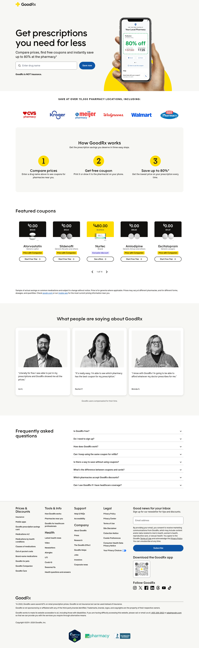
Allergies (48, 552)
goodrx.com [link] (48, 293)
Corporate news (81, 564)
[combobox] (46, 65)
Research (78, 540)
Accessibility (79, 518)
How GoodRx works (53, 513)
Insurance (20, 517)
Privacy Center (109, 518)
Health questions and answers (58, 572)
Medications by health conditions (25, 540)
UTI (46, 557)
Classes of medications (26, 546)
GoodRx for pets (22, 561)
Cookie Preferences (112, 538)
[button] (87, 65)
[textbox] (158, 520)
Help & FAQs (79, 513)
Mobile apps (21, 522)
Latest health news (53, 538)
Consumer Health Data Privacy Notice (113, 544)
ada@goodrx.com (174, 613)
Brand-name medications (26, 556)
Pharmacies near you (54, 518)
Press (76, 535)
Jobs (76, 555)
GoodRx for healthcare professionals (55, 524)
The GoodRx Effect (82, 545)
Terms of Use (109, 523)
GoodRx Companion (24, 566)
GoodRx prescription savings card (28, 528)
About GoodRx (80, 530)
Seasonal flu (50, 567)
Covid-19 (48, 562)
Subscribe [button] (168, 549)
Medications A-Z (23, 534)
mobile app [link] (63, 293)
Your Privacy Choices (112, 550)
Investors (78, 560)
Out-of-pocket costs (24, 551)
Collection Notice (110, 533)
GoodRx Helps (80, 550)
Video (47, 543)
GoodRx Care (21, 571)
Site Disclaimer (109, 528)
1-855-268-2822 (157, 613)
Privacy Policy (109, 513)
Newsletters (50, 548)
